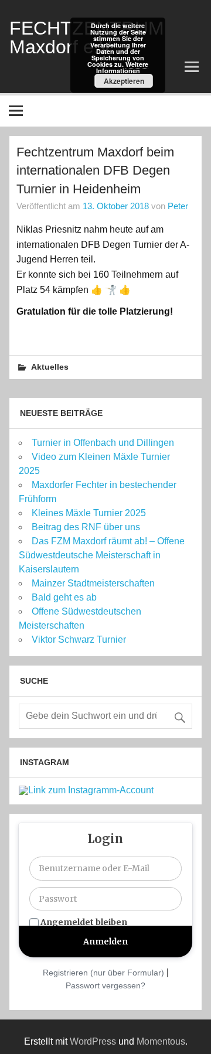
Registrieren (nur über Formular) (103, 972)
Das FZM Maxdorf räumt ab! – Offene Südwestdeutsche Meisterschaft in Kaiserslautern (102, 555)
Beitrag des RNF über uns (86, 527)
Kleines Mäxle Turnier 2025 (89, 513)
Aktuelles (50, 367)
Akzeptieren (124, 81)
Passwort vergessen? (105, 985)
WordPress (93, 1041)
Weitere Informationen (122, 67)
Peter (178, 206)
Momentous (161, 1041)
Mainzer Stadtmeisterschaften (93, 583)
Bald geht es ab (64, 597)
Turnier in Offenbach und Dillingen (103, 443)
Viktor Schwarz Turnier (79, 639)
